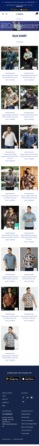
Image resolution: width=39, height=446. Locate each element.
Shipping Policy (26, 414)
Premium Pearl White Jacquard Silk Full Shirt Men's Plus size (10, 156)
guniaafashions (10, 73)
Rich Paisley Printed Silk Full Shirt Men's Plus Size (10, 197)
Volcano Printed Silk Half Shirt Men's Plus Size (29, 278)
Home (4, 396)
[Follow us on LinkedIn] (23, 402)
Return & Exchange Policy (29, 424)
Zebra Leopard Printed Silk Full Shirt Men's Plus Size (10, 357)
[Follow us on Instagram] (27, 398)
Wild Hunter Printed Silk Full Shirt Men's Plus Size (10, 317)
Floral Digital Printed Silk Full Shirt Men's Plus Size (29, 76)
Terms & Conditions (27, 420)
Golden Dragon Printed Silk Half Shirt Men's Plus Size (10, 116)
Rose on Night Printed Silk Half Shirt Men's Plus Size (29, 197)
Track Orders (25, 433)
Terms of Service (26, 430)
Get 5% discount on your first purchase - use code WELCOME (19, 2)
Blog (3, 405)
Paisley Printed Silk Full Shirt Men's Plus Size (29, 116)
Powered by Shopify (18, 439)
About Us (5, 399)
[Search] (6, 14)
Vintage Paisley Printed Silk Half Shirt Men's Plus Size (10, 278)
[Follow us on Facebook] (23, 398)
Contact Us (5, 402)
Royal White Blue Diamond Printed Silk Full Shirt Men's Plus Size (29, 237)
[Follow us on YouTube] (31, 398)
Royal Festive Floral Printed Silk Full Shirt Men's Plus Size (10, 236)
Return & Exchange (27, 427)
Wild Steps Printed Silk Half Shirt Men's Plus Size (29, 317)
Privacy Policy (25, 417)
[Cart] (36, 14)
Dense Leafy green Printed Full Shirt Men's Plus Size (10, 76)
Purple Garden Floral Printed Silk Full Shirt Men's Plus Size (29, 155)
